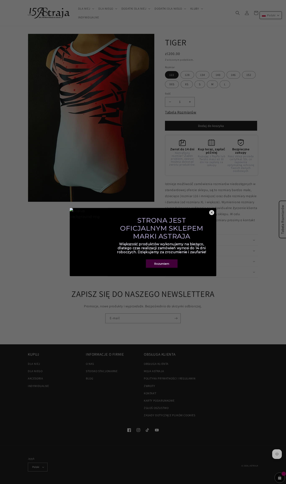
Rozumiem (161, 263)
